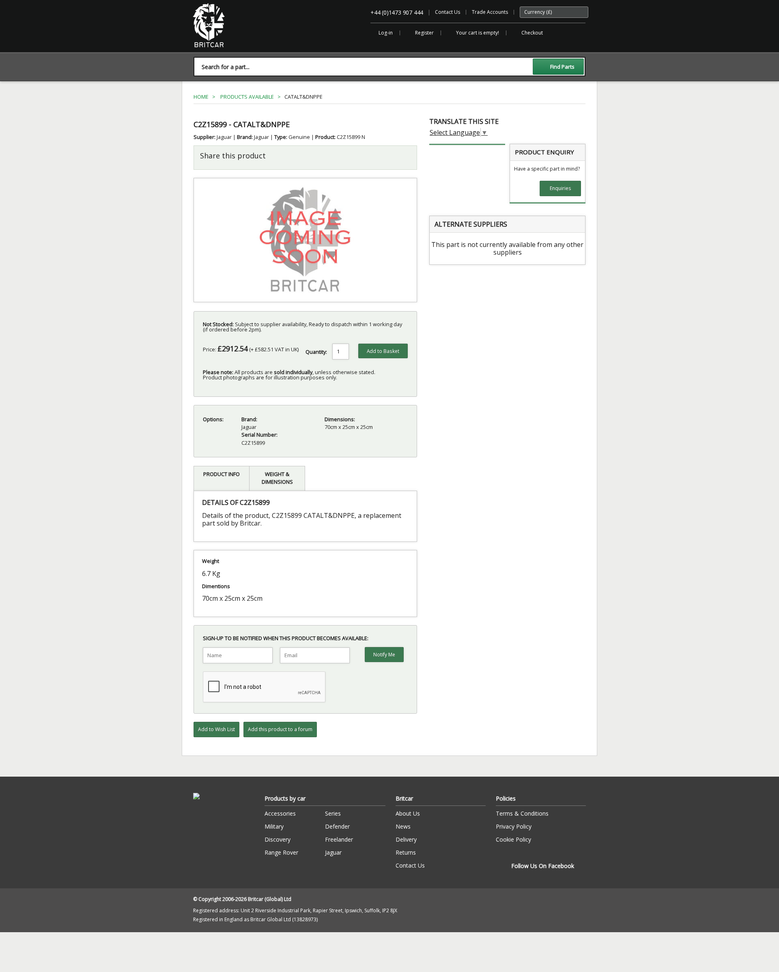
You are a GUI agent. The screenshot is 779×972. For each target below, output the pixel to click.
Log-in (386, 32)
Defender (337, 826)
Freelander (339, 839)
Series (333, 813)
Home (201, 96)
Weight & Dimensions (277, 477)
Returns (406, 852)
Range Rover (281, 852)
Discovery (278, 839)
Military (274, 826)
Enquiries (560, 188)
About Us (408, 813)
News (403, 826)
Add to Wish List (216, 729)
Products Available (247, 96)
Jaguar (333, 852)
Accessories (280, 813)
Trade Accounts (490, 12)
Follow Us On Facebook (542, 866)
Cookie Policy (513, 839)
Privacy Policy (514, 826)
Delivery (406, 839)
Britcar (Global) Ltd (214, 51)
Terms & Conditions (522, 813)
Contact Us (447, 12)
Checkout (532, 32)
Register (424, 32)
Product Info (221, 474)
